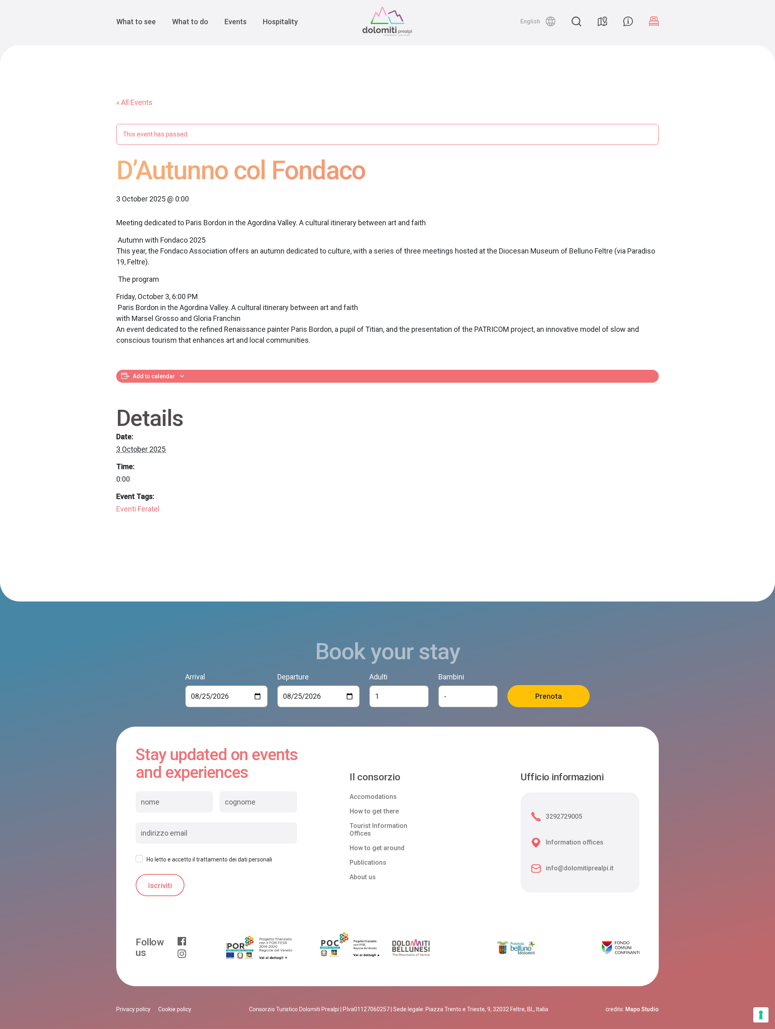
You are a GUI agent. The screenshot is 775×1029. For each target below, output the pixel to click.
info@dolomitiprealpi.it (580, 868)
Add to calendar (154, 376)
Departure (293, 677)
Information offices (574, 842)
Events (235, 21)
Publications (368, 862)
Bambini (451, 677)
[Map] (602, 21)
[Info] (628, 21)
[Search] (576, 21)
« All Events (134, 102)
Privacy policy (133, 1009)
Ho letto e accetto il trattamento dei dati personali (209, 859)
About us (363, 877)
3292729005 (564, 816)
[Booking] (654, 21)
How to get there (374, 811)
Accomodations (373, 797)
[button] (537, 21)
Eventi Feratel (137, 509)
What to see (136, 21)
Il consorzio (375, 777)
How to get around (377, 848)
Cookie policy (174, 1009)
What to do (190, 21)
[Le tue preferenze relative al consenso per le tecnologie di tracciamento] (761, 1015)
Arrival (195, 677)
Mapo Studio (642, 1009)
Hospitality (280, 21)
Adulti (378, 677)
